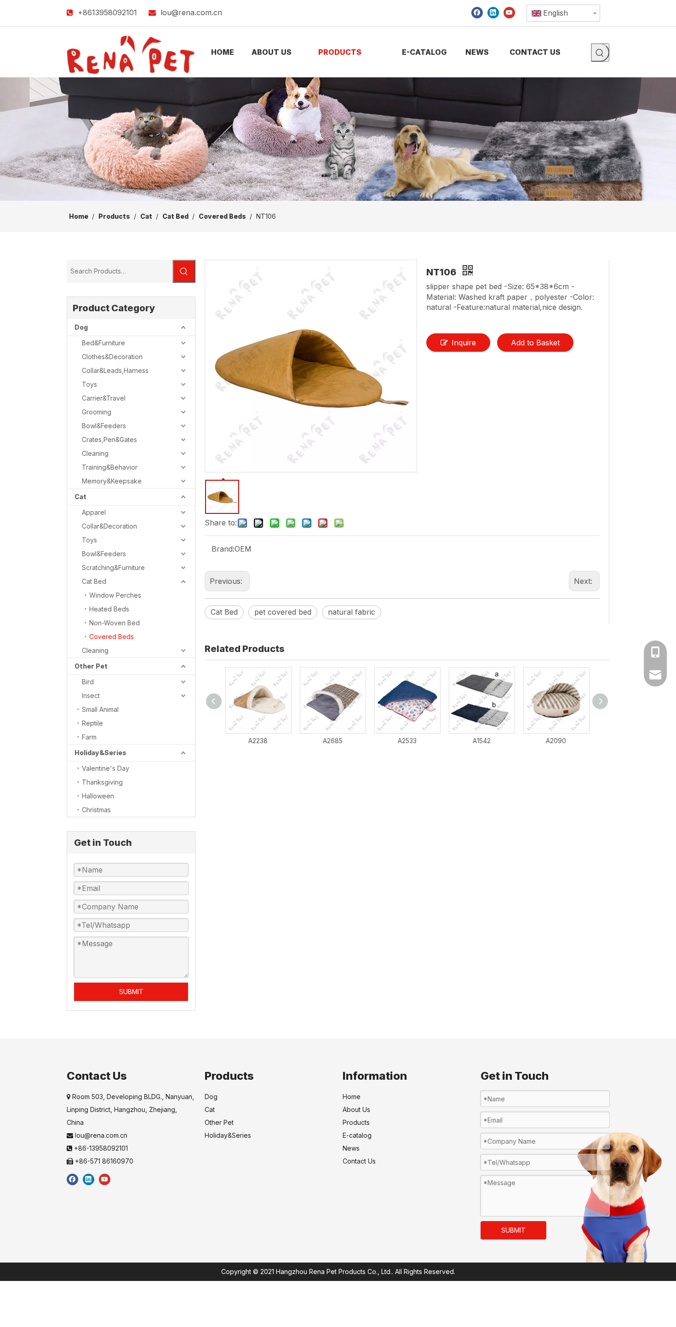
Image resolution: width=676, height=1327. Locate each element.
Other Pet (91, 666)
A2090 (556, 741)
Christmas (96, 810)
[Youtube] (509, 12)
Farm (89, 737)
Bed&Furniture (103, 343)
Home (352, 1096)
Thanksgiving (102, 782)
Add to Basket (535, 342)
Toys (89, 384)
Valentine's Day (105, 768)
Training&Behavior (109, 467)
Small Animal (100, 709)
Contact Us (359, 1161)
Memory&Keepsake (112, 481)
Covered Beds (111, 636)
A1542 (482, 741)
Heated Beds (109, 609)
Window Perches (115, 595)
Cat (80, 497)
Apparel (94, 512)
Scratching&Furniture (113, 567)
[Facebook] (477, 12)
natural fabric (351, 612)
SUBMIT (131, 991)
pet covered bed (282, 612)
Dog (81, 327)
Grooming (96, 412)
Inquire (464, 342)
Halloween (98, 796)
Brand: (223, 548)
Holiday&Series (100, 753)
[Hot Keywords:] (600, 52)
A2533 (407, 741)
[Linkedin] (493, 12)
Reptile (92, 723)
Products (356, 1122)
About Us (356, 1109)
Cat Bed (94, 581)
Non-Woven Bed (114, 623)
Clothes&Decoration (112, 357)
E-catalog (357, 1135)
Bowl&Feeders (104, 426)
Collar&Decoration (109, 526)
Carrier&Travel (104, 398)
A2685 (333, 741)
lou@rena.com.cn (191, 12)
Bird (88, 682)
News (351, 1148)
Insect (91, 695)
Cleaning (95, 453)
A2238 (258, 741)
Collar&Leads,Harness (115, 370)
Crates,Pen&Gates (109, 439)
